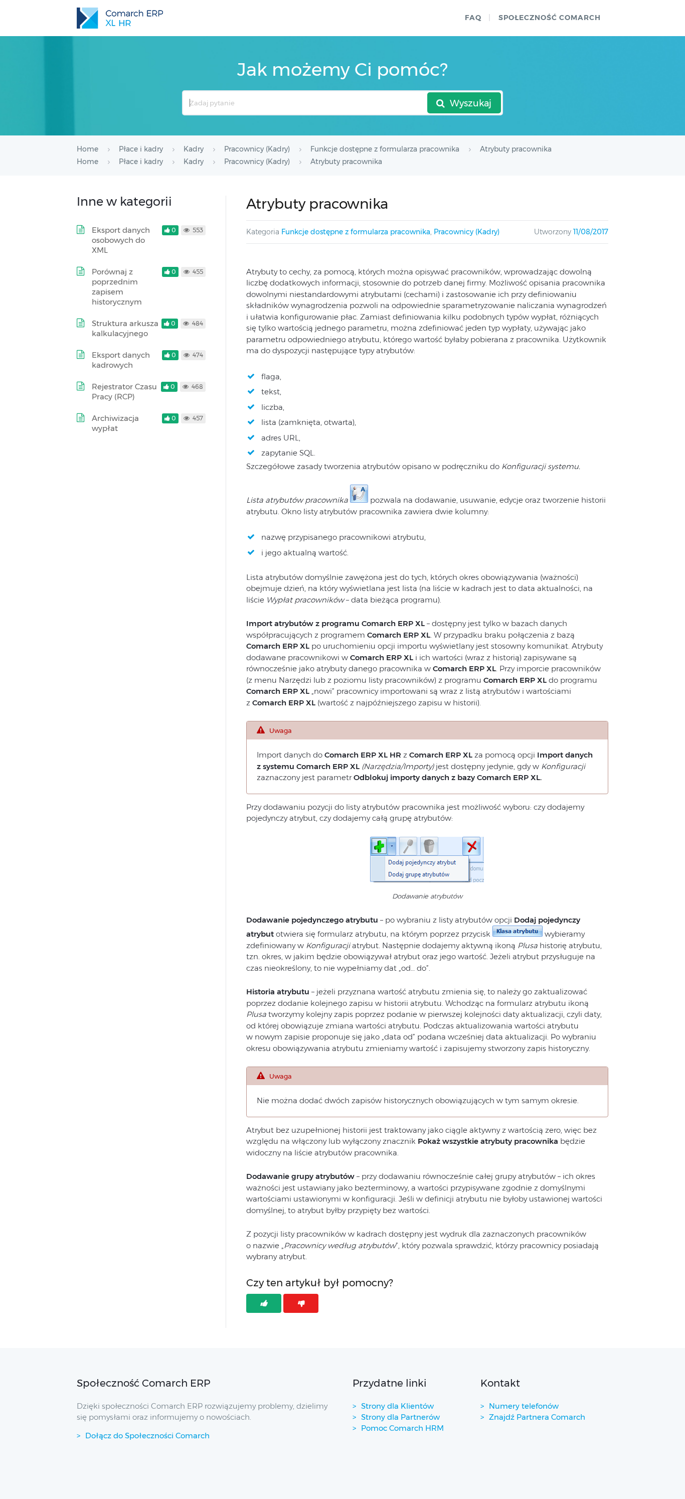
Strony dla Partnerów (400, 1417)
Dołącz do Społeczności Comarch (147, 1435)
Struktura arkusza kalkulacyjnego (125, 328)
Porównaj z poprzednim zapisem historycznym (117, 287)
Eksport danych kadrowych (121, 360)
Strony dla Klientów (397, 1406)
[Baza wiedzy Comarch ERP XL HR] (120, 18)
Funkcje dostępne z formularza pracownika (355, 231)
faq (473, 17)
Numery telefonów (524, 1406)
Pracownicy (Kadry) (466, 231)
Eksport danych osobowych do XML (121, 240)
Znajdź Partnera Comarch (537, 1417)
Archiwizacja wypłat (115, 423)
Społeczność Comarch (549, 17)
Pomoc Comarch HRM (402, 1428)
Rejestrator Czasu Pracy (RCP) (124, 391)
